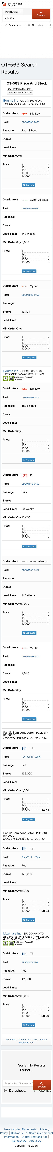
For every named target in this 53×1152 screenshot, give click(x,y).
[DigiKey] (25, 113)
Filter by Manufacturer (19, 88)
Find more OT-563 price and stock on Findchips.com (26, 1041)
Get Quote (30, 271)
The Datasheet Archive (12, 4)
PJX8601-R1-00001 (31, 857)
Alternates (37, 25)
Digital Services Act (34, 1136)
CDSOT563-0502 (30, 397)
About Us (35, 1140)
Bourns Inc (11, 100)
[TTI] (25, 748)
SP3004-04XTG (30, 962)
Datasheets (14, 25)
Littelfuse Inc (12, 933)
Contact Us (19, 1140)
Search (41, 15)
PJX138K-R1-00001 (31, 756)
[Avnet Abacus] (25, 199)
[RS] (25, 475)
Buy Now (29, 185)
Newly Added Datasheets (20, 1129)
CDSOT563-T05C (30, 122)
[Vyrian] (25, 286)
